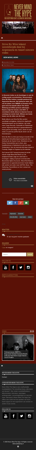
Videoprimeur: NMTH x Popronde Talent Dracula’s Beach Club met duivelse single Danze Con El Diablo (15, 354)
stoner (30, 217)
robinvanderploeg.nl (18, 443)
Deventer (20, 213)
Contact (4, 377)
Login (4, 247)
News (16, 57)
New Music (8, 57)
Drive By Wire (13, 217)
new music (23, 217)
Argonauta (13, 213)
